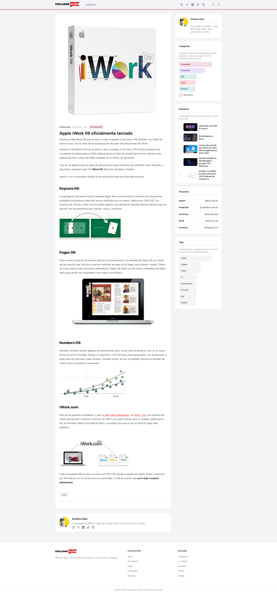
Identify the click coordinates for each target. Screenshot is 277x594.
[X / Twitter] (187, 4)
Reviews (184, 89)
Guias (183, 83)
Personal (184, 290)
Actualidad (96, 127)
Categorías (91, 4)
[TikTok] (198, 4)
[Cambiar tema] (219, 4)
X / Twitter (183, 561)
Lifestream (185, 70)
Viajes (183, 271)
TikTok (181, 571)
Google (184, 264)
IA (182, 277)
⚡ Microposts (182, 95)
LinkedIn (182, 566)
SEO (182, 76)
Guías (130, 566)
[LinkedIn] (192, 4)
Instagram (183, 556)
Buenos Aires (186, 283)
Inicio (130, 556)
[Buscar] (213, 4)
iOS (182, 296)
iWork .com (140, 415)
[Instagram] (181, 4)
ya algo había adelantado (115, 415)
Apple (64, 495)
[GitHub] (203, 4)
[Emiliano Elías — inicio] (88, 551)
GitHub (181, 576)
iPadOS (184, 303)
